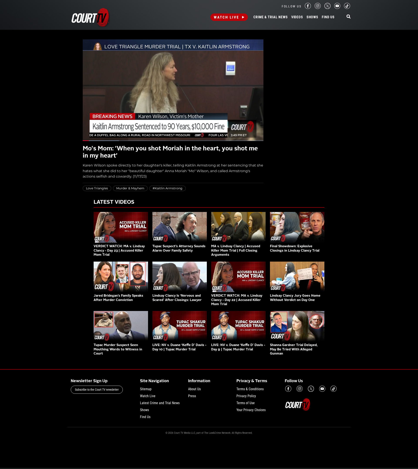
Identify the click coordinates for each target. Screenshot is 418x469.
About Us (194, 389)
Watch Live (226, 17)
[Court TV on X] (327, 8)
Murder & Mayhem (130, 188)
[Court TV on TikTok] (347, 8)
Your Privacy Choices (251, 410)
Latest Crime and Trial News (160, 403)
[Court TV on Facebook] (308, 8)
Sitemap (146, 389)
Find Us (328, 17)
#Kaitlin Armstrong (167, 188)
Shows (312, 17)
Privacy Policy (246, 396)
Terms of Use (245, 403)
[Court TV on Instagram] (318, 8)
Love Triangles (97, 188)
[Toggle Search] (349, 17)
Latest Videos (114, 202)
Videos (297, 17)
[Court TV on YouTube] (337, 8)
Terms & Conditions (250, 389)
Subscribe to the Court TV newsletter (97, 389)
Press (192, 396)
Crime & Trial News (270, 17)
